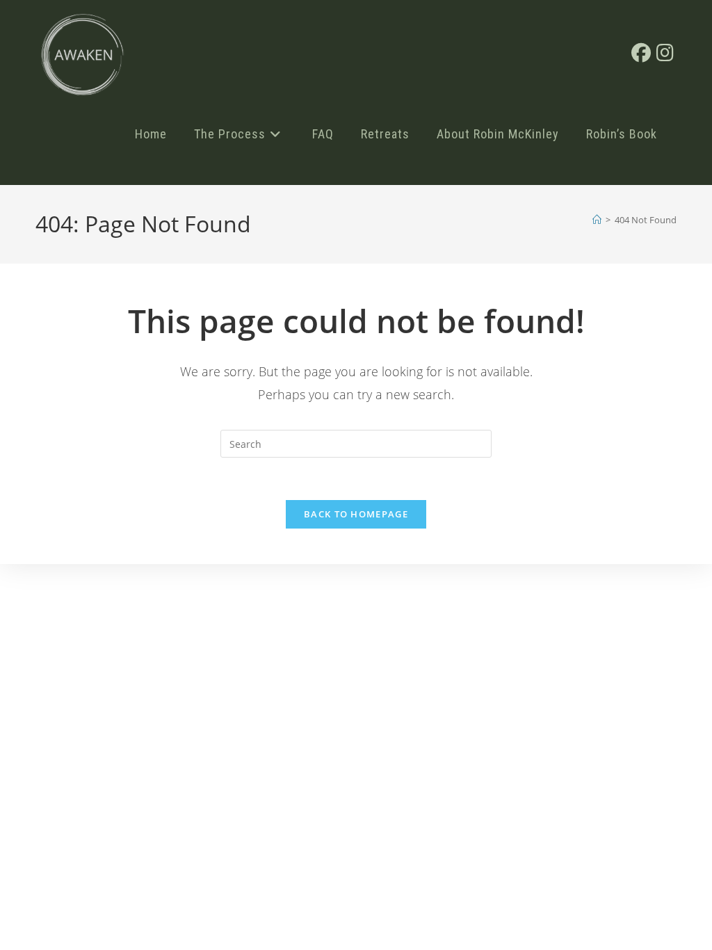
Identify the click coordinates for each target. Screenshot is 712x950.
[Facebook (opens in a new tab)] (641, 52)
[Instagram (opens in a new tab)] (665, 52)
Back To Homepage (356, 514)
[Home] (596, 220)
